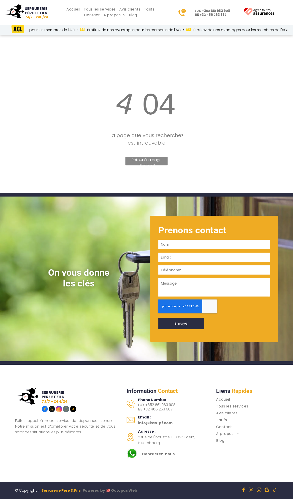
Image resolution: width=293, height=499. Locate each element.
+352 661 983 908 (216, 10)
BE (140, 409)
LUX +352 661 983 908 (157, 404)
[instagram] (59, 409)
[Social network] (66, 409)
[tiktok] (73, 409)
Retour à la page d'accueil (147, 161)
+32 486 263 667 (213, 14)
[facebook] (45, 409)
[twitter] (52, 409)
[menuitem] (73, 9)
